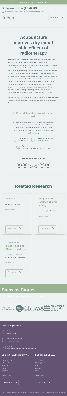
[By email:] (18, 147)
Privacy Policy (40, 392)
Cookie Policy (32, 392)
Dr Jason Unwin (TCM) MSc (20, 8)
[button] (33, 25)
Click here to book (42, 140)
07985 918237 (44, 2)
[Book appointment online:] (33, 139)
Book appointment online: (45, 138)
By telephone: (23, 138)
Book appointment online (27, 2)
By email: (25, 146)
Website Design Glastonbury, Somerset (56, 392)
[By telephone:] (15, 139)
